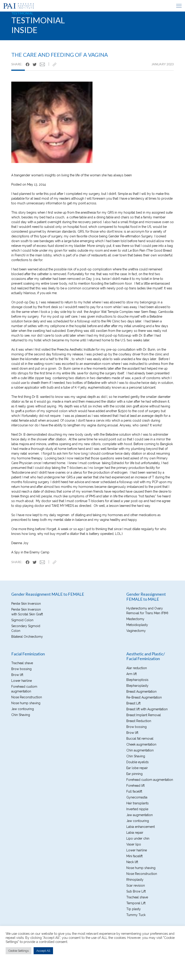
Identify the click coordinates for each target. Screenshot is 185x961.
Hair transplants (137, 803)
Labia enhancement (140, 827)
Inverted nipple (137, 809)
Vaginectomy (136, 631)
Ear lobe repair (137, 768)
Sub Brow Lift (136, 891)
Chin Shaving (20, 715)
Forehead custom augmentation (24, 689)
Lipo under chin (137, 838)
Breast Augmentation (141, 691)
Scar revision (135, 885)
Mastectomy (135, 619)
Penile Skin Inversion (26, 603)
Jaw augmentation (139, 815)
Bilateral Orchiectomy (27, 636)
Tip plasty (133, 909)
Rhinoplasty (134, 879)
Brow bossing (21, 669)
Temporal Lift (136, 903)
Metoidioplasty (137, 625)
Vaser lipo (133, 844)
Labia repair (134, 832)
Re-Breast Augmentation (144, 697)
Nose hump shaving (25, 703)
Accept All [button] (43, 950)
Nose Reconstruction (26, 697)
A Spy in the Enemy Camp (30, 552)
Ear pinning (134, 774)
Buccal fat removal (139, 738)
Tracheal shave (22, 663)
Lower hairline (21, 680)
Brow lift (17, 675)
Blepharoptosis (137, 680)
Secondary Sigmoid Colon (25, 628)
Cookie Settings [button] (18, 950)
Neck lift (132, 862)
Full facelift (134, 791)
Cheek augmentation (141, 744)
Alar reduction (136, 668)
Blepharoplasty (137, 685)
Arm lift (131, 674)
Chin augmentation (140, 750)
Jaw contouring (22, 709)
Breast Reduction (138, 721)
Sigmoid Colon (22, 620)
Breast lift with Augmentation (147, 709)
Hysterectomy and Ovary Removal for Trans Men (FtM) (147, 611)
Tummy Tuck (136, 915)
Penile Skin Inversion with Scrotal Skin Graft (27, 612)
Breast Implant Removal (143, 715)
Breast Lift (133, 703)
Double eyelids (137, 762)
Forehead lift (135, 785)
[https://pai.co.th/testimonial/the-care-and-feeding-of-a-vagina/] (56, 64)
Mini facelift (134, 856)
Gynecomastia (136, 797)
